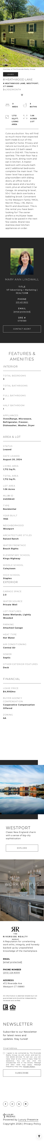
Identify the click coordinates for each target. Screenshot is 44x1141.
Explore (22, 848)
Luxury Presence (28, 1119)
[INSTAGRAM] (12, 1104)
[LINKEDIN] (18, 1104)
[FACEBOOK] (5, 1104)
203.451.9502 (22, 302)
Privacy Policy (29, 1066)
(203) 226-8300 (11, 973)
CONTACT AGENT (22, 329)
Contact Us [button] (22, 895)
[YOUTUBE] (25, 1104)
